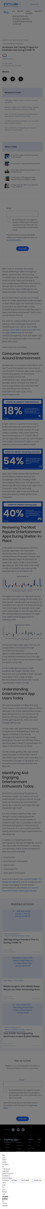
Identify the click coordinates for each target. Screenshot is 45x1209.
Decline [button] (14, 1180)
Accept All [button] (37, 1180)
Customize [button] (25, 1180)
